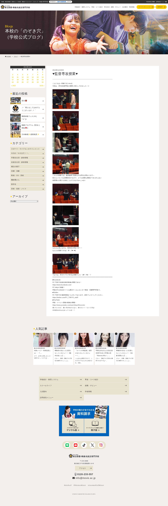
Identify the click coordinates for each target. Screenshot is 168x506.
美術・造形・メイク (18, 189)
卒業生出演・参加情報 (19, 158)
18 (18, 79)
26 (23, 82)
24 (13, 82)
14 (33, 77)
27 (28, 82)
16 (42, 77)
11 (17, 77)
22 (38, 79)
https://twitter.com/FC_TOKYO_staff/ (65, 297)
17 (13, 79)
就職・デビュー (116, 7)
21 (33, 79)
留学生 (13, 184)
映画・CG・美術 (17, 175)
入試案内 (125, 7)
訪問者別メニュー (160, 1)
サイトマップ (67, 485)
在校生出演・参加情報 (19, 162)
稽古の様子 (15, 166)
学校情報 (132, 7)
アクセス (82, 468)
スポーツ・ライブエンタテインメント (25, 149)
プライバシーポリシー (80, 485)
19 (23, 79)
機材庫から (15, 180)
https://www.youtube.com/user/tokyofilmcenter (68, 305)
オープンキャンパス (144, 7)
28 (33, 82)
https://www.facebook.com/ (61, 285)
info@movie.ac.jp (58, 310)
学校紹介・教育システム (82, 7)
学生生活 (107, 7)
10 (13, 77)
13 (28, 77)
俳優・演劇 (15, 171)
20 (28, 79)
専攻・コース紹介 (97, 7)
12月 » (42, 85)
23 (42, 79)
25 (18, 82)
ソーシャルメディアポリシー (96, 485)
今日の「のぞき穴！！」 (20, 153)
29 (38, 82)
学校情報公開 (149, 1)
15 (38, 77)
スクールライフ (46, 385)
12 (23, 77)
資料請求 (160, 7)
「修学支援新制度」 (61, 1)
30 (42, 82)
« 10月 (13, 85)
